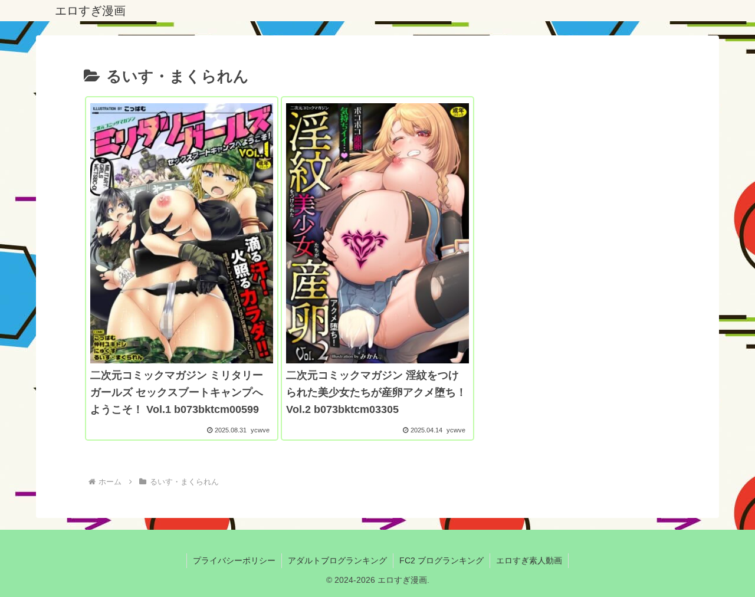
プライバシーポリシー (234, 560)
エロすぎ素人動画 (529, 560)
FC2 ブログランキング (441, 560)
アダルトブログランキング (337, 560)
